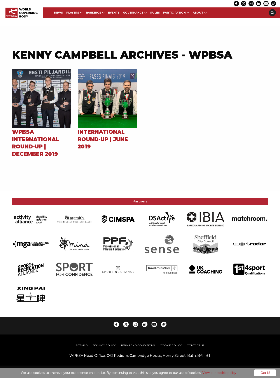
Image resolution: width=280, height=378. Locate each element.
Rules (155, 12)
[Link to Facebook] (236, 3)
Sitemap (82, 345)
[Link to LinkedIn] (258, 3)
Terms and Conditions (138, 345)
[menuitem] (58, 12)
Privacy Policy (104, 345)
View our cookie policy (219, 373)
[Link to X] (243, 3)
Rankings (93, 12)
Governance (133, 12)
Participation (174, 12)
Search (272, 12)
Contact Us (195, 345)
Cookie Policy (171, 345)
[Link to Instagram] (251, 3)
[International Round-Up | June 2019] (107, 98)
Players (72, 12)
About (198, 12)
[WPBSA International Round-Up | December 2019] (41, 98)
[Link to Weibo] (273, 3)
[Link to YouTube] (266, 3)
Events (113, 12)
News (58, 12)
